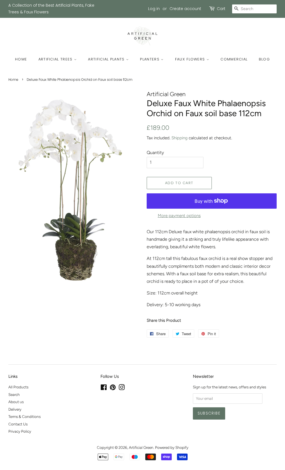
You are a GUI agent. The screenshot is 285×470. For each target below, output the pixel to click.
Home (21, 59)
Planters (150, 59)
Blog (264, 59)
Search (14, 394)
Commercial (233, 59)
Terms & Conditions (24, 416)
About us (16, 402)
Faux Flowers (191, 59)
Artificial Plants (107, 59)
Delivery (14, 409)
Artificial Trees (56, 59)
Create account (185, 8)
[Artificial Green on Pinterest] (113, 388)
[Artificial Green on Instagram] (122, 388)
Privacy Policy (19, 431)
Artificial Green (141, 447)
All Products (18, 387)
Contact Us (18, 424)
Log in (154, 8)
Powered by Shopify (171, 447)
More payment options (179, 215)
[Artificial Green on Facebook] (103, 388)
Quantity (155, 152)
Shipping (179, 137)
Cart (221, 8)
